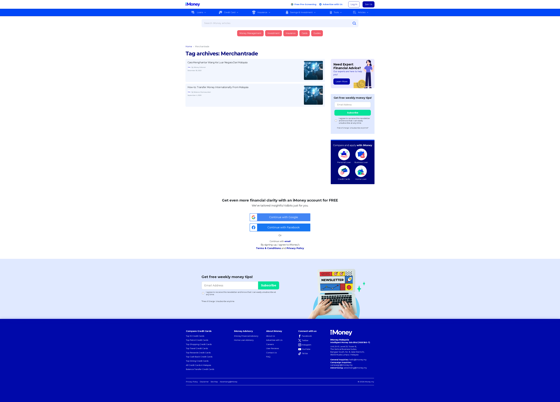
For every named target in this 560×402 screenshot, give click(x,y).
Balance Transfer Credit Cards (200, 369)
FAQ (268, 356)
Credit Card (229, 12)
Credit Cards (344, 179)
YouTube (306, 349)
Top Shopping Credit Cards (199, 344)
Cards (304, 33)
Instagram (306, 345)
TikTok (305, 353)
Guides (317, 33)
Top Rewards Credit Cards (198, 352)
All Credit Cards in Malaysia (198, 365)
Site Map (214, 382)
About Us (270, 336)
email (287, 241)
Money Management (250, 33)
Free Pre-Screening (305, 4)
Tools (336, 12)
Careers (270, 344)
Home (189, 46)
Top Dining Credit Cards (197, 361)
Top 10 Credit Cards (195, 336)
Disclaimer (204, 382)
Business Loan (361, 162)
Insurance (262, 12)
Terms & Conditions (268, 248)
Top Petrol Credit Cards (197, 340)
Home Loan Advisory (244, 340)
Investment (273, 33)
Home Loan (360, 179)
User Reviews (272, 348)
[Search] (354, 23)
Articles (361, 12)
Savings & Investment (301, 12)
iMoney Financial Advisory (246, 336)
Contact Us (271, 352)
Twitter (305, 340)
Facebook (307, 336)
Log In (354, 4)
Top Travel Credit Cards (197, 348)
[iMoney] (193, 4)
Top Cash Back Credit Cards (199, 356)
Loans (200, 12)
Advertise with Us (332, 4)
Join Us (368, 4)
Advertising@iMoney (228, 382)
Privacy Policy (295, 248)
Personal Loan (344, 162)
